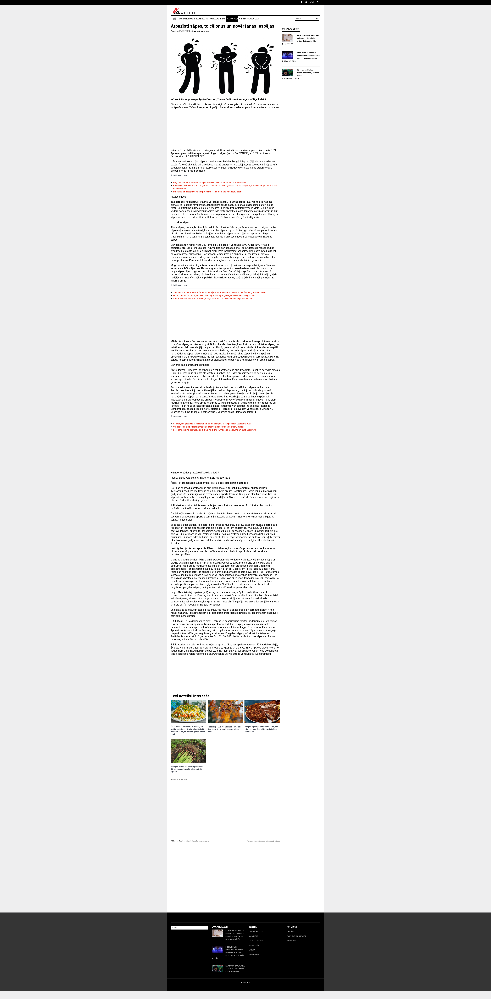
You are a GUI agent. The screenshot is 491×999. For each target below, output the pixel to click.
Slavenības (253, 19)
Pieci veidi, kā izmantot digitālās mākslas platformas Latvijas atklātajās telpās (308, 55)
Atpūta (242, 19)
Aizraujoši (232, 19)
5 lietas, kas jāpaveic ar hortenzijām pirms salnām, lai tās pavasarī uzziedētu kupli (212, 423)
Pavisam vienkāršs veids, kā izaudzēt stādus (263, 841)
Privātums (291, 941)
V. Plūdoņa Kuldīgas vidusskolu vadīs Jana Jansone (190, 841)
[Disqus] (225, 880)
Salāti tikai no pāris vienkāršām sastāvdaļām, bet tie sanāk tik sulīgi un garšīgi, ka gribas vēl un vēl (219, 292)
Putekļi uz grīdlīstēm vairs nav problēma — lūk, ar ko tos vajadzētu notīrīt (207, 191)
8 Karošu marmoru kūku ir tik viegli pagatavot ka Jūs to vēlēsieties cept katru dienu (212, 298)
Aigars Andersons (200, 31)
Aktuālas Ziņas (217, 19)
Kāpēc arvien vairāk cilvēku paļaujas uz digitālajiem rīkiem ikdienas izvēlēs (308, 38)
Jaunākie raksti (187, 19)
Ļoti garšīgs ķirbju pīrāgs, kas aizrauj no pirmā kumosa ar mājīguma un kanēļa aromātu (214, 430)
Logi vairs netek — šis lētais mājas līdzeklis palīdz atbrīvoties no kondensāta (209, 182)
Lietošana (291, 931)
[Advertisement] (225, 129)
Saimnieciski (202, 19)
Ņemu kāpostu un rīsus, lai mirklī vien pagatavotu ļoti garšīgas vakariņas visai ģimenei (214, 295)
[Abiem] (174, 19)
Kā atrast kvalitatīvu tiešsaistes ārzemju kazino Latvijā (308, 73)
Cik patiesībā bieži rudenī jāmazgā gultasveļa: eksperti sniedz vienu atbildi (208, 426)
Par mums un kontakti (296, 936)
